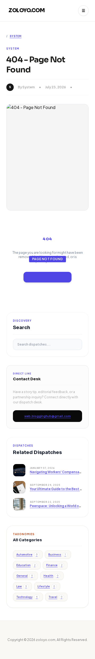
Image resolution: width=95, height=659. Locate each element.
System (16, 36)
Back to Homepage (47, 277)
